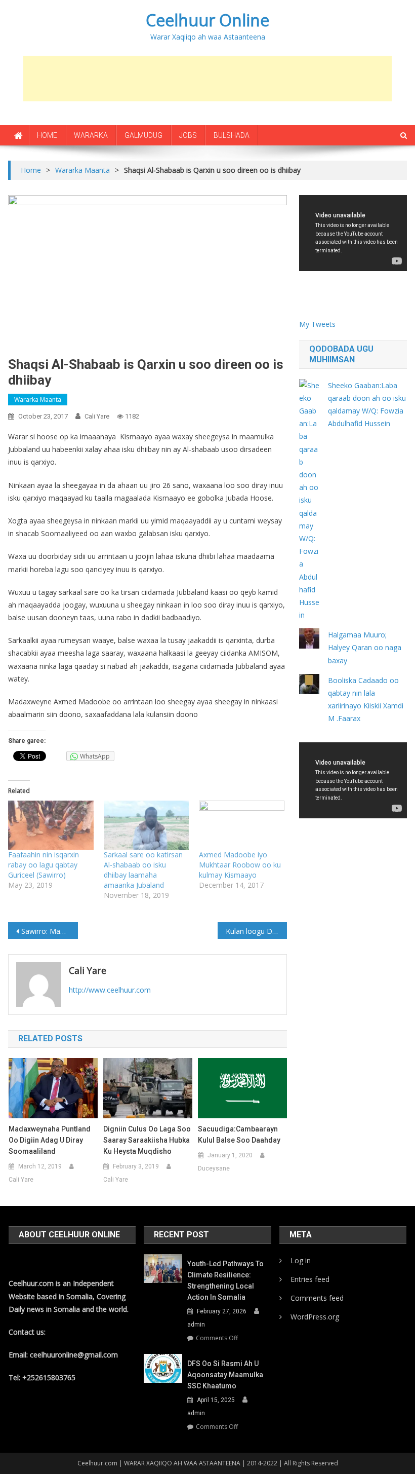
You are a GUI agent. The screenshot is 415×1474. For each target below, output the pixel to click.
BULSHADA (232, 135)
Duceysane (214, 1168)
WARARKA (91, 135)
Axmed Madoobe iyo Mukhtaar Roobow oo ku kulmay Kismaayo (240, 865)
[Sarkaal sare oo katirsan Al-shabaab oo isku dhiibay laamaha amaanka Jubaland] (146, 825)
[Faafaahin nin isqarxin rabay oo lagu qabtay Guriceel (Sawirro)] (50, 825)
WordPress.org (314, 1316)
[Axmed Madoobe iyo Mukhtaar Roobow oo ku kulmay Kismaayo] (241, 825)
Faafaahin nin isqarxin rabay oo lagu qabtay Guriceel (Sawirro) (43, 865)
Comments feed (317, 1298)
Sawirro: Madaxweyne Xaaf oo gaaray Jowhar (49, 931)
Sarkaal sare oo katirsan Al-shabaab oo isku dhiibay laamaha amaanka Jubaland (143, 870)
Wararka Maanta (37, 399)
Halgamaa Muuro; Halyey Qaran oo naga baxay (364, 647)
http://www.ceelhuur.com (110, 990)
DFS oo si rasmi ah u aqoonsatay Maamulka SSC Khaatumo (225, 1374)
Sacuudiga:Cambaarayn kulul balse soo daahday (239, 1134)
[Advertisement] (207, 78)
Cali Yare (97, 416)
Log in (300, 1260)
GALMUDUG (143, 135)
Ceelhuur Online (207, 20)
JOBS (188, 135)
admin (196, 1324)
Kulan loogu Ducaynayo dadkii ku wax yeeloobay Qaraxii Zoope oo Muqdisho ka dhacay (256, 931)
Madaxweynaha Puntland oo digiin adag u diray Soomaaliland (50, 1140)
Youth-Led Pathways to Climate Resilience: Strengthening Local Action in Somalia (225, 1280)
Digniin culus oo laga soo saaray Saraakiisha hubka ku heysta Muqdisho (147, 1140)
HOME (47, 135)
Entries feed (309, 1279)
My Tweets (317, 324)
